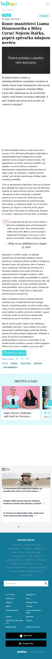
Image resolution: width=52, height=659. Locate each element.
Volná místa (10, 598)
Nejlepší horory (14, 548)
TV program (27, 548)
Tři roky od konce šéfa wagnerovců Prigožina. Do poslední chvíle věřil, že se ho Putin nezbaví (22, 490)
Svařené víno (41, 560)
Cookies (8, 617)
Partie (14, 552)
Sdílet (42, 16)
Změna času (39, 548)
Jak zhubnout (17, 545)
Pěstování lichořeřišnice (16, 567)
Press (28, 598)
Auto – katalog (34, 556)
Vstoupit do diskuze (16, 353)
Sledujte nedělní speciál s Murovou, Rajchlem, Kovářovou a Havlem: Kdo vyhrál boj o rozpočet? (22, 502)
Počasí (22, 552)
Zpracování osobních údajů (33, 611)
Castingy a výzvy (32, 602)
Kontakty (29, 606)
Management (30, 595)
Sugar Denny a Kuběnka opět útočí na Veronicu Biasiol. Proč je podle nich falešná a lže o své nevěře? (19, 414)
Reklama (9, 602)
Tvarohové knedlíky (17, 571)
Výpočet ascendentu (37, 567)
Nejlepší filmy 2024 (33, 545)
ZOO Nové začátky (19, 556)
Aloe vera (37, 564)
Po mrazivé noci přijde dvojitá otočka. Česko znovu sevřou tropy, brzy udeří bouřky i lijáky (23, 514)
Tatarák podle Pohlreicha (21, 564)
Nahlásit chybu (11, 627)
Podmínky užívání (12, 610)
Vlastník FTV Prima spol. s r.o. (14, 622)
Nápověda (29, 617)
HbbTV (8, 606)
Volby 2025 (29, 560)
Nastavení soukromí (33, 627)
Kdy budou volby (33, 552)
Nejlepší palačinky (35, 571)
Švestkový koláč (26, 575)
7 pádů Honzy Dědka (14, 560)
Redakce (29, 620)
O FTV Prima (10, 595)
